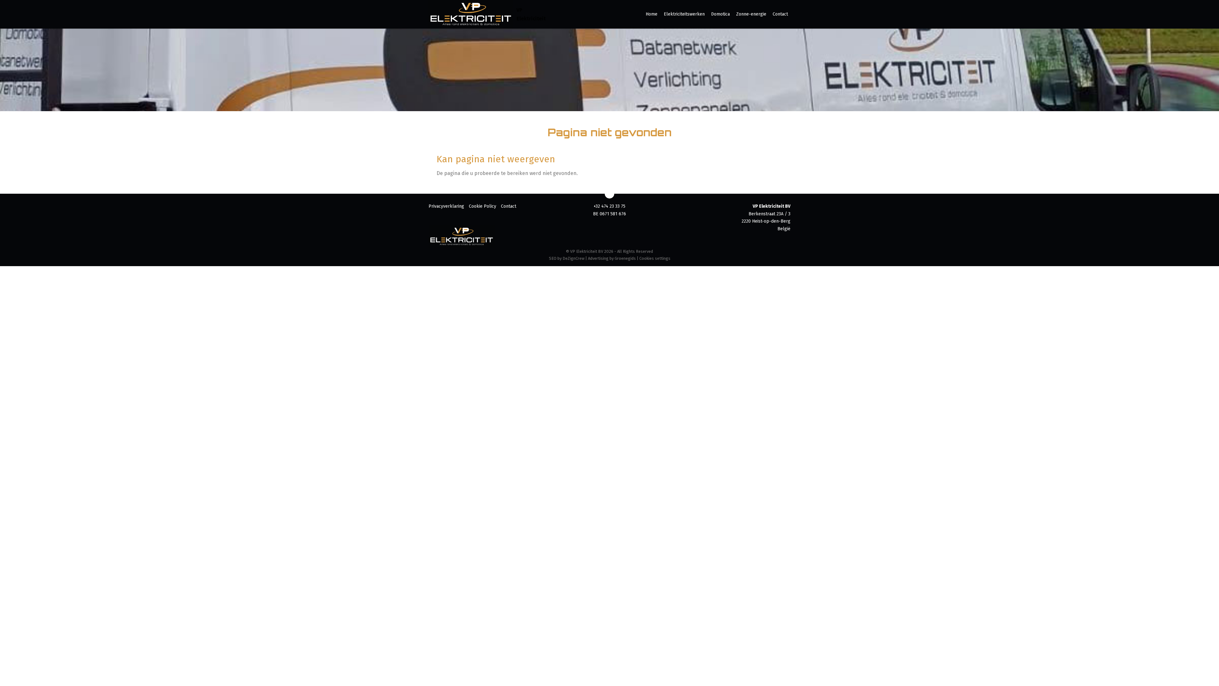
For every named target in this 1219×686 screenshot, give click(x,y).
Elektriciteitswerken (684, 14)
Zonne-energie (751, 14)
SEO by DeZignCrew (566, 258)
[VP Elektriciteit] (470, 14)
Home (651, 14)
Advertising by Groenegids (612, 258)
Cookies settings (654, 258)
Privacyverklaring (446, 206)
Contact (780, 14)
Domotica (720, 14)
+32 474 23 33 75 (609, 206)
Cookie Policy (482, 206)
